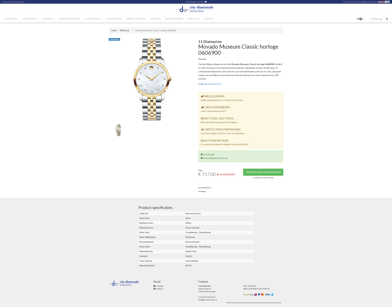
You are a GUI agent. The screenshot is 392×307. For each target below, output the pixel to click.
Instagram (159, 289)
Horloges (202, 191)
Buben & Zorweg (135, 18)
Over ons (155, 18)
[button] (360, 19)
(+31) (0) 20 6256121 (351, 2)
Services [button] (193, 18)
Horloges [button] (11, 18)
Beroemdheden (174, 18)
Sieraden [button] (47, 18)
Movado (202, 59)
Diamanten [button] (29, 18)
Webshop (124, 30)
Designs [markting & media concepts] (267, 302)
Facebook (159, 286)
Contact (209, 18)
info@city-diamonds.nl (369, 2)
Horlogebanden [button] (68, 18)
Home (114, 30)
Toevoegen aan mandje (263, 172)
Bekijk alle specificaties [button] (209, 84)
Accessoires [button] (92, 18)
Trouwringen (113, 18)
